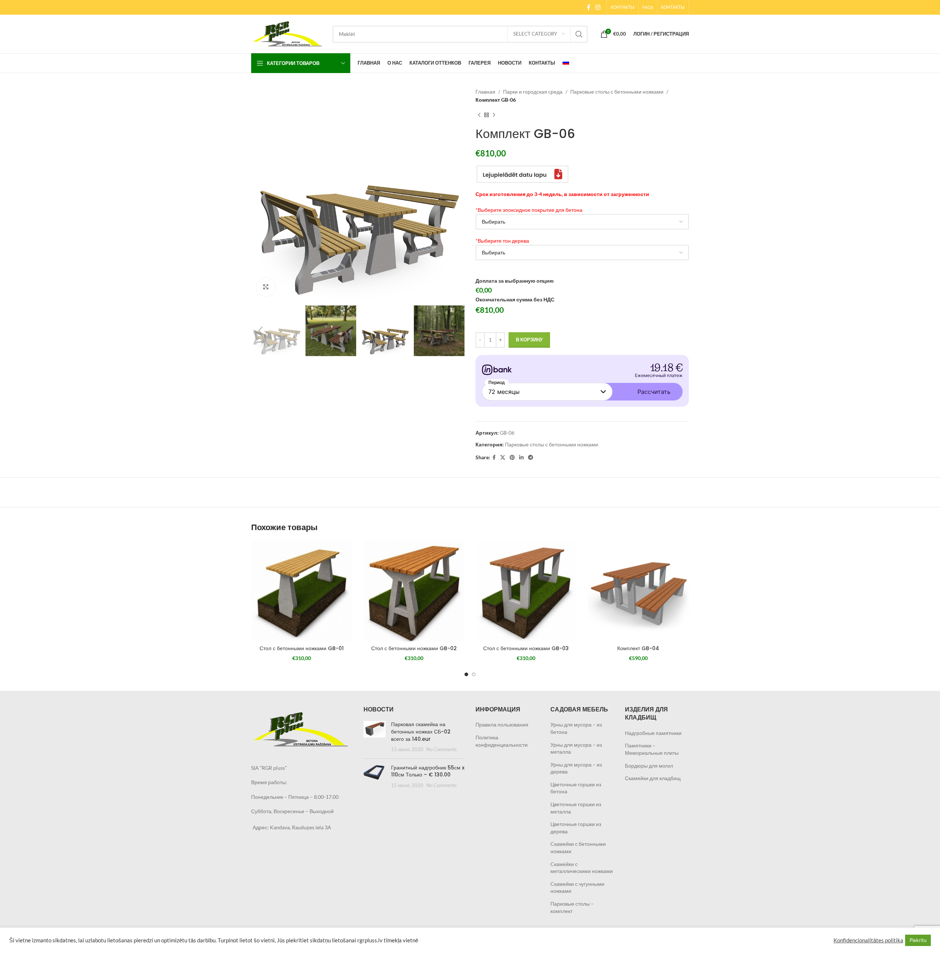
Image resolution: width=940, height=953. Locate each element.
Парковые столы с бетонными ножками (617, 91)
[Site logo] (288, 33)
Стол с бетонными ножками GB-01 (302, 648)
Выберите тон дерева (502, 241)
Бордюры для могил (649, 765)
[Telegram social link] (530, 458)
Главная (485, 91)
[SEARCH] (579, 34)
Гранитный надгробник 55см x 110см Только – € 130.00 (427, 771)
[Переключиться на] (568, 63)
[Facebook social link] (588, 7)
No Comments (441, 749)
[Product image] (301, 591)
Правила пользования (502, 724)
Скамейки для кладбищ (653, 778)
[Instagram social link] (598, 7)
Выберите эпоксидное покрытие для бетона (529, 210)
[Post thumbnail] (375, 737)
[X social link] (502, 458)
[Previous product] (479, 115)
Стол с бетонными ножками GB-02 (414, 648)
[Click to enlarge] (266, 287)
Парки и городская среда (533, 91)
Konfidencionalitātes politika (868, 940)
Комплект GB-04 (638, 648)
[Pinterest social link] (512, 458)
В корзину (529, 340)
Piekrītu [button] (918, 940)
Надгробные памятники (653, 733)
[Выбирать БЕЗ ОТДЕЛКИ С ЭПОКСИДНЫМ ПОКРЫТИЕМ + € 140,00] (582, 221)
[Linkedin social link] (521, 458)
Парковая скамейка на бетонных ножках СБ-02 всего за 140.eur (421, 731)
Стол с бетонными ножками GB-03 (526, 648)
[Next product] (494, 115)
